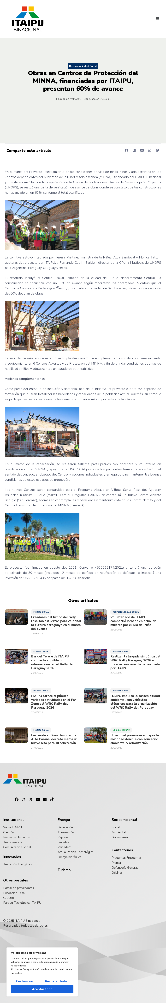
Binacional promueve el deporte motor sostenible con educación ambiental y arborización (134, 739)
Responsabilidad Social (83, 66)
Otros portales (15, 880)
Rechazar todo (56, 981)
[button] (157, 19)
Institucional (41, 612)
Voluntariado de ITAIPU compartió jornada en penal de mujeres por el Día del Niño (133, 621)
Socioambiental (124, 819)
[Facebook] (16, 799)
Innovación (12, 856)
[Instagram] (24, 799)
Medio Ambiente (121, 730)
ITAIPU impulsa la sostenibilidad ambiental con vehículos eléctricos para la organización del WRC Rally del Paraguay (135, 702)
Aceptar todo (42, 989)
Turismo (64, 870)
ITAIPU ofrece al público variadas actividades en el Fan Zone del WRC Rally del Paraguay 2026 (54, 702)
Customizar (24, 981)
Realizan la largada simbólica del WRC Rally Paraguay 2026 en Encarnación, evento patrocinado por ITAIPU (135, 662)
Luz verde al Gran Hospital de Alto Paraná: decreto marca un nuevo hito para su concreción (54, 739)
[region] (42, 972)
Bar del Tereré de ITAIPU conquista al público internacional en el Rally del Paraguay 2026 (52, 662)
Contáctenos (122, 850)
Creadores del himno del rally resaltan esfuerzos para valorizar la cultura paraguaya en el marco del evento (56, 623)
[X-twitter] (31, 799)
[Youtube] (38, 799)
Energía (64, 819)
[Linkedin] (45, 799)
